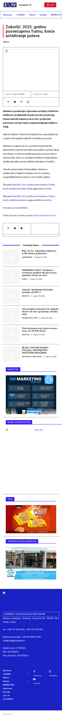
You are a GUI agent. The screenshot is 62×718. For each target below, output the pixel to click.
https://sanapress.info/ (44, 215)
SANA (48, 188)
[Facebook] (8, 102)
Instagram (53, 675)
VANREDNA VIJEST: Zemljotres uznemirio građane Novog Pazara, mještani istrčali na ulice (39, 273)
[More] (21, 228)
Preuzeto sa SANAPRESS (15, 208)
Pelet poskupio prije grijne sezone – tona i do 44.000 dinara (40, 329)
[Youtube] (34, 679)
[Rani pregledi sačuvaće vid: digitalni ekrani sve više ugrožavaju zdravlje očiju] (11, 315)
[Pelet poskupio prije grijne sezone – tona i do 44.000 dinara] (11, 334)
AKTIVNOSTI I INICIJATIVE (32, 356)
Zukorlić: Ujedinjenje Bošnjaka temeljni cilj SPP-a (37, 291)
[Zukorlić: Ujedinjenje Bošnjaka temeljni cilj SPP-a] (11, 295)
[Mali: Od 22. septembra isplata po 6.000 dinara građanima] (11, 257)
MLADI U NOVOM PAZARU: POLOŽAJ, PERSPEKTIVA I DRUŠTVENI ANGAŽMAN (35, 350)
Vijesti (6, 42)
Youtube (36, 683)
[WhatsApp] (28, 102)
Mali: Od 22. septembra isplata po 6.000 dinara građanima (39, 252)
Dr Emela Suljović (30, 318)
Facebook (37, 675)
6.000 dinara (27, 257)
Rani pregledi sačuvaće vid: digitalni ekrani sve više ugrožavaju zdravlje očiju (40, 311)
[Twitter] (15, 102)
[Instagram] (50, 671)
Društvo (26, 296)
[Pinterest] (21, 102)
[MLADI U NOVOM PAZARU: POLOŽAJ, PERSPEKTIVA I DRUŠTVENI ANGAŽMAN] (11, 353)
